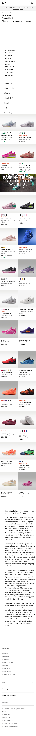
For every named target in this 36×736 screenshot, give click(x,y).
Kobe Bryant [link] (9, 53)
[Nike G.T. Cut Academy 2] (9, 268)
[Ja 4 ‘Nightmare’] (27, 451)
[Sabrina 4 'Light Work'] (27, 122)
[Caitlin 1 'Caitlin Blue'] (27, 236)
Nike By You (9, 75)
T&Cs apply (16, 9)
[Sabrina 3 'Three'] (27, 153)
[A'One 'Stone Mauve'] (9, 236)
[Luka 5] (9, 390)
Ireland (6, 702)
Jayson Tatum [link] (9, 69)
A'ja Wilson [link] (8, 58)
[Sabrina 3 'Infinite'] (9, 122)
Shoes (12, 13)
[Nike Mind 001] (27, 420)
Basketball (5, 13)
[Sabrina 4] (9, 153)
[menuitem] (5, 712)
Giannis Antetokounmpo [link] (10, 65)
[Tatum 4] (9, 329)
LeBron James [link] (10, 50)
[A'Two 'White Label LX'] (27, 299)
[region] (18, 93)
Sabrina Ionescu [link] (10, 61)
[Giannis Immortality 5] (27, 204)
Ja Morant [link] (8, 56)
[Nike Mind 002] (9, 420)
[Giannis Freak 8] (9, 299)
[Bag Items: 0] (32, 2)
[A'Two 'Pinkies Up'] (9, 204)
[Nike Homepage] (5, 3)
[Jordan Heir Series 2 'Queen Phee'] (27, 359)
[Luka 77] (27, 268)
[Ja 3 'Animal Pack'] (27, 390)
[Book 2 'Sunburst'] (27, 329)
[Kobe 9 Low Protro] (9, 451)
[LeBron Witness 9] (9, 359)
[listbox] (29, 22)
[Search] (28, 2)
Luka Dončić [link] (9, 72)
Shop (21, 9)
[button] (13, 83)
